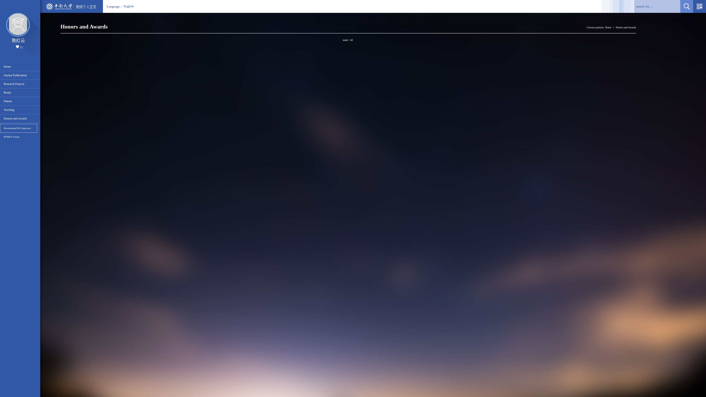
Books (7, 92)
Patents (8, 101)
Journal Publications (15, 75)
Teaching (9, 109)
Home (7, 66)
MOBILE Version (11, 137)
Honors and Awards (15, 118)
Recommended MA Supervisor (17, 128)
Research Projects (14, 83)
